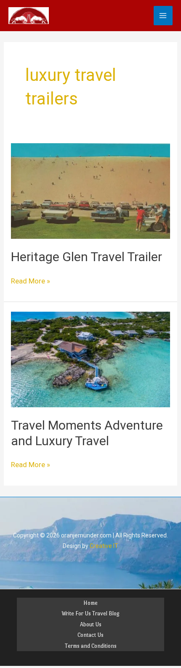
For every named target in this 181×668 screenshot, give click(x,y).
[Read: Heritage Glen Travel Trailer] (90, 190)
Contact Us (90, 635)
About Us (90, 624)
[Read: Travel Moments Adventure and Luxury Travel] (90, 359)
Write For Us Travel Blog (90, 613)
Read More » (30, 280)
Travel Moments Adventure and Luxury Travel (87, 433)
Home (90, 603)
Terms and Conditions (91, 646)
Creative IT (104, 545)
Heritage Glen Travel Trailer (86, 256)
